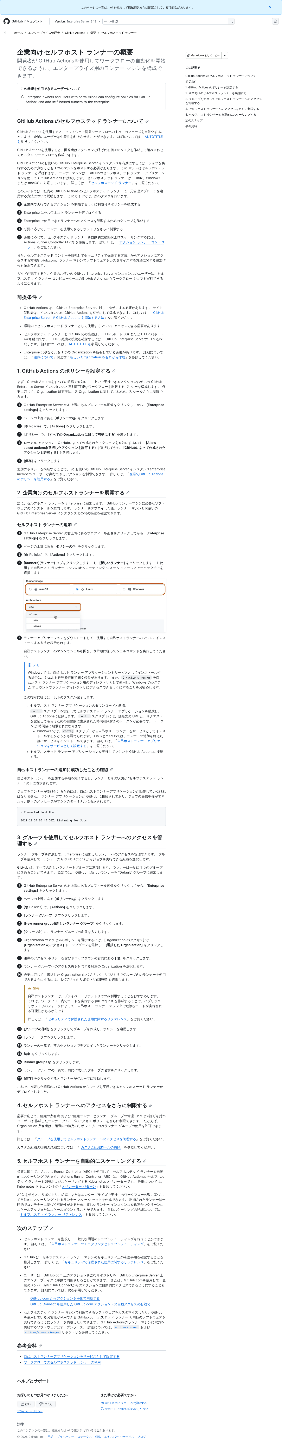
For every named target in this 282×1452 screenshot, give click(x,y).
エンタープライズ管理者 (44, 32)
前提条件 (27, 297)
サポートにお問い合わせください (126, 1409)
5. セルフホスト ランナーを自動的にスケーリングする (79, 1161)
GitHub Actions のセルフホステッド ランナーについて (80, 121)
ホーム (18, 32)
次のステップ (32, 1228)
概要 (93, 32)
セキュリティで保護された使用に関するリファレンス (87, 1019)
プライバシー (65, 1436)
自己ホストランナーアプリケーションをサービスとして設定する (72, 1356)
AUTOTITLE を (80, 344)
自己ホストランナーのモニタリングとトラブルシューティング (97, 1244)
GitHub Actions (75, 32)
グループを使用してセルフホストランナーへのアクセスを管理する (86, 1139)
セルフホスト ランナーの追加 (44, 524)
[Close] (270, 6)
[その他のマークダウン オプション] (224, 55)
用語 (50, 1436)
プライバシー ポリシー (30, 1411)
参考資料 (27, 1346)
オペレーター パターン (79, 1186)
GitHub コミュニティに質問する (126, 1403)
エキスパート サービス (119, 1436)
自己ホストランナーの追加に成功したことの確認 (62, 769)
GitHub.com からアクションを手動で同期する (65, 1298)
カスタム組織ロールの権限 (101, 1147)
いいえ (47, 1404)
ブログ (141, 1436)
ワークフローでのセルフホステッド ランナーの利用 (62, 1362)
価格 (98, 1436)
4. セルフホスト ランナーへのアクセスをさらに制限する (82, 1105)
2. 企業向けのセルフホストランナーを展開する (71, 493)
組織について (43, 357)
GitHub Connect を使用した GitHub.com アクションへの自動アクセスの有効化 (90, 1304)
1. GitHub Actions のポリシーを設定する (64, 371)
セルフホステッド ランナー (119, 32)
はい (28, 1404)
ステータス (84, 1436)
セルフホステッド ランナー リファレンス (51, 1214)
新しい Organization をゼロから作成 (97, 357)
